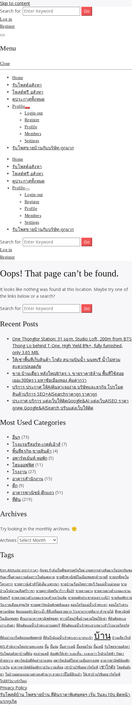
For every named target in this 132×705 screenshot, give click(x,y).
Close (5, 63)
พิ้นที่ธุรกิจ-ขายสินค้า (32, 451)
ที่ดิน (16, 499)
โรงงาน (19, 471)
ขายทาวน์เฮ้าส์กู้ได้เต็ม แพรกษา (36, 584)
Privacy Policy (13, 688)
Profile (18, 106)
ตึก (14, 485)
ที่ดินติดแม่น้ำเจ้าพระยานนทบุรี (38, 625)
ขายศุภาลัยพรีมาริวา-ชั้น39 (55, 591)
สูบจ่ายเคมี (41, 653)
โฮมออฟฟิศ (23, 465)
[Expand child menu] (27, 108)
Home (17, 77)
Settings (32, 141)
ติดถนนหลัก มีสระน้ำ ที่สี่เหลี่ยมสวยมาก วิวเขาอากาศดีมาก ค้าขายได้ (65, 611)
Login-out (34, 113)
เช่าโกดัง (107, 667)
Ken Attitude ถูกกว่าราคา (19, 570)
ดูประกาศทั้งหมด (28, 99)
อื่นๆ (16, 437)
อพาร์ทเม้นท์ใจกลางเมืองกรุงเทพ (76, 660)
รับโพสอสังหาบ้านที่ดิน (16, 653)
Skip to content (15, 3)
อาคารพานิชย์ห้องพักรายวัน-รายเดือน (37, 667)
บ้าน (102, 635)
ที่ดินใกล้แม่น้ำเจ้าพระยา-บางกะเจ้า (68, 637)
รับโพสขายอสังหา (117, 646)
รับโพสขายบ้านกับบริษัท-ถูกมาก (43, 148)
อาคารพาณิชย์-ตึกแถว (33, 492)
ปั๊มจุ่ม (54, 646)
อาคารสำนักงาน (27, 478)
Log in (6, 19)
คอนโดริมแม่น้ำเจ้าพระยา (89, 604)
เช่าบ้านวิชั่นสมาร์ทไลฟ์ (81, 667)
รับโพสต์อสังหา (27, 85)
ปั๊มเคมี (98, 646)
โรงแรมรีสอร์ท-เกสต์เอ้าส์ (36, 444)
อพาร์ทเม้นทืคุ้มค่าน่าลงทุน (33, 660)
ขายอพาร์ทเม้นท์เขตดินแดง (49, 604)
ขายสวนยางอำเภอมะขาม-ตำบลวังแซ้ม (39, 597)
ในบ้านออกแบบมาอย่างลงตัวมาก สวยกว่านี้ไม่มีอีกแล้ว (43, 674)
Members (33, 133)
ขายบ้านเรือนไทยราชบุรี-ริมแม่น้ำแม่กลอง (90, 584)
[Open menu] (2, 35)
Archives (8, 540)
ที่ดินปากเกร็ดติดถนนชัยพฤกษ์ (21, 637)
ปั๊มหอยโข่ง (84, 646)
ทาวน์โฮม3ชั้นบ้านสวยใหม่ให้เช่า (83, 618)
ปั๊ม (47, 646)
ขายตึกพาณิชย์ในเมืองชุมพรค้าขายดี (82, 577)
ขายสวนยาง (84, 591)
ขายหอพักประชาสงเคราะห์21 (89, 597)
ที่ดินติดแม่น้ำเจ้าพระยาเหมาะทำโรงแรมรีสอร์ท (95, 625)
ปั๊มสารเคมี (67, 646)
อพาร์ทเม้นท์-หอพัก (29, 458)
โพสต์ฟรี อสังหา (27, 92)
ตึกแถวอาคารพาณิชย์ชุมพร (39, 618)
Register (7, 26)
